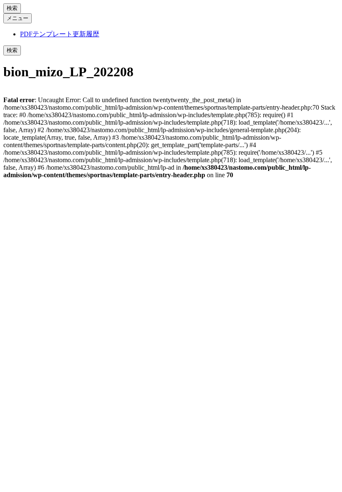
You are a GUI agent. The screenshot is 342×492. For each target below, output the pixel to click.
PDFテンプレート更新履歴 (59, 34)
